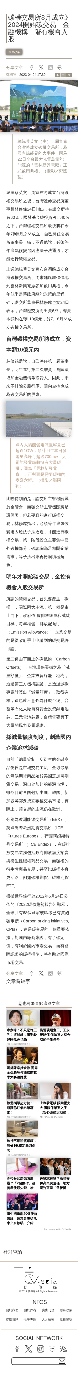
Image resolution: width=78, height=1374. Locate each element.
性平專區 (30, 1319)
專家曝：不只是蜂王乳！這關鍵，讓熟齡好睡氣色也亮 (22, 1034)
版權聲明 (66, 1319)
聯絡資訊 (12, 1319)
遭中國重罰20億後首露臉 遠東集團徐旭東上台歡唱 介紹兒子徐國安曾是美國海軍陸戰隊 (22, 1223)
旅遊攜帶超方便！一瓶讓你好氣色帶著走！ (22, 1107)
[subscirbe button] (62, 1361)
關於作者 (30, 1310)
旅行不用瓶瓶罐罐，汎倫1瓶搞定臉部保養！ (22, 1145)
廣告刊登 (48, 1310)
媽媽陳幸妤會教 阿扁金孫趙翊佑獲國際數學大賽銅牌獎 (22, 1072)
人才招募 (48, 1319)
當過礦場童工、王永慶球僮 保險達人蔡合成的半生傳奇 (55, 1034)
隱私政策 (66, 1310)
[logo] (35, 1278)
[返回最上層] (72, 1356)
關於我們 (12, 1310)
